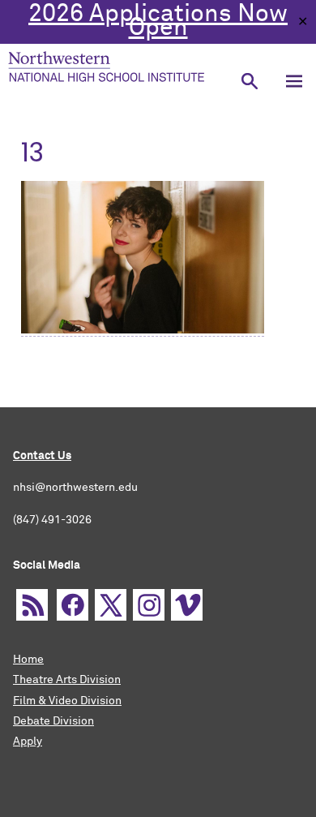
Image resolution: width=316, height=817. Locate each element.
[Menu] (293, 80)
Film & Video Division (67, 701)
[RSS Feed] (32, 605)
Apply (27, 741)
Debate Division (53, 721)
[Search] (249, 80)
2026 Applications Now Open (158, 21)
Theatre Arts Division (67, 680)
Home (28, 659)
